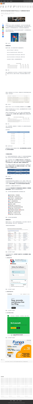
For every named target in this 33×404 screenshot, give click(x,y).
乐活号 (8, 1)
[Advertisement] (18, 81)
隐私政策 (11, 1)
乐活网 (1, 1)
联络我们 (4, 1)
